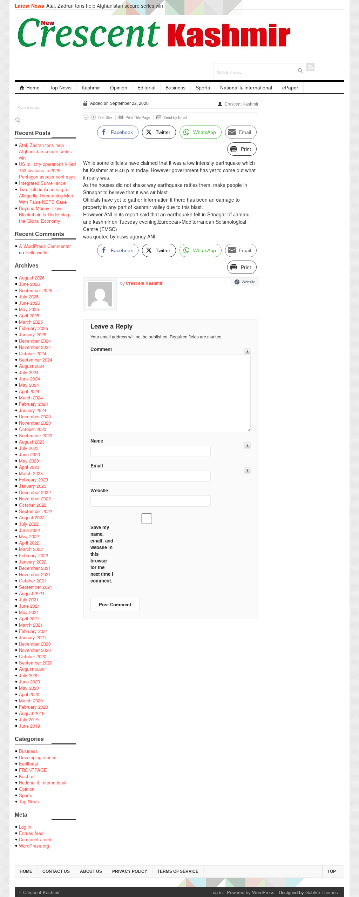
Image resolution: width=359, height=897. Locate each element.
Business (175, 87)
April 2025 (29, 315)
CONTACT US (56, 871)
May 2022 (29, 536)
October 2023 (32, 429)
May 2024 (29, 385)
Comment (101, 349)
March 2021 (31, 624)
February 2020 (33, 706)
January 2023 (32, 486)
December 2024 (35, 340)
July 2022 (29, 523)
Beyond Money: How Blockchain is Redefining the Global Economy (44, 214)
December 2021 (35, 568)
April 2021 (29, 618)
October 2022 (32, 504)
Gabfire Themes (321, 892)
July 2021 (29, 599)
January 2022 (32, 561)
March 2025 (31, 321)
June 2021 (29, 605)
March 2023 (31, 473)
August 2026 (32, 277)
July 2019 (29, 719)
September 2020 (35, 662)
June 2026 (29, 284)
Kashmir (91, 87)
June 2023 (29, 454)
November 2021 (35, 574)
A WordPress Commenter (45, 246)
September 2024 (35, 359)
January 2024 (32, 410)
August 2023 (32, 441)
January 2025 (32, 334)
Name (96, 440)
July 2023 (29, 448)
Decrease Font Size (86, 117)
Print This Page (138, 117)
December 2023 (35, 416)
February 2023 (33, 479)
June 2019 (29, 725)
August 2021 (32, 593)
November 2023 (35, 422)
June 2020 (29, 681)
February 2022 (33, 555)
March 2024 (31, 397)
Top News (61, 87)
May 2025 (29, 309)
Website (248, 281)
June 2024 (29, 378)
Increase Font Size (93, 117)
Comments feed (35, 839)
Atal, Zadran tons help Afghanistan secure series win (104, 5)
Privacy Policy (129, 871)
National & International (246, 87)
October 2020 (32, 656)
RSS (310, 67)
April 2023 (29, 467)
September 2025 (35, 290)
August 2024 (32, 366)
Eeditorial (28, 763)
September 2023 (35, 435)
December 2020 (35, 643)
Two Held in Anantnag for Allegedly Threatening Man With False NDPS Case (46, 195)
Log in (25, 826)
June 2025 (29, 302)
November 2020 (35, 650)
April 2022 (29, 542)
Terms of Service (177, 871)
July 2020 (29, 675)
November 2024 (35, 347)
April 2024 (29, 391)
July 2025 (29, 296)
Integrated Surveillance (42, 183)
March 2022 (31, 549)
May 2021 (29, 612)
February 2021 (33, 631)
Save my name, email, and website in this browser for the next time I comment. (101, 554)
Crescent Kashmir (241, 104)
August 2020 (32, 669)
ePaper (290, 87)
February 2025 (33, 328)
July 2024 (29, 372)
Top (333, 871)
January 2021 (32, 637)
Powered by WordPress (251, 892)
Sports (203, 87)
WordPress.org (34, 845)
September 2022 (35, 511)
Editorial (146, 87)
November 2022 (35, 498)
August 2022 (32, 517)
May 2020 (29, 687)
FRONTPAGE (33, 770)
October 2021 (32, 580)
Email (96, 465)
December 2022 (35, 492)
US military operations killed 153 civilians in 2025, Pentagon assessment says (47, 170)
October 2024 (32, 353)
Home (33, 87)
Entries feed (31, 833)
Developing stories (37, 757)
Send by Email (175, 117)
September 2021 (35, 587)
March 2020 (31, 700)
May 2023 (29, 460)
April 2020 (29, 694)
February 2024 (33, 403)
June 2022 (29, 530)
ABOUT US (91, 871)
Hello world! (37, 252)
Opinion (118, 87)
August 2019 (32, 713)
